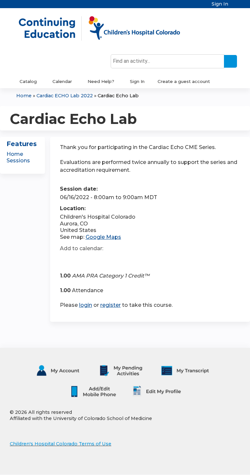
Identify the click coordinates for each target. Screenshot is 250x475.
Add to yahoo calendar (81, 259)
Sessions (18, 160)
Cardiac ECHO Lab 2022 (64, 96)
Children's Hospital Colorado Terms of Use (60, 444)
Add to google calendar (66, 259)
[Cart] (235, 6)
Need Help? (101, 81)
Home (24, 96)
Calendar (62, 81)
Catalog (28, 81)
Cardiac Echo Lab (118, 96)
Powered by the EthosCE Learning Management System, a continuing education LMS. (217, 464)
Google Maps (103, 237)
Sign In (220, 4)
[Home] (106, 28)
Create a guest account (184, 81)
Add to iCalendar (96, 259)
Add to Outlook (111, 259)
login (85, 305)
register (110, 305)
